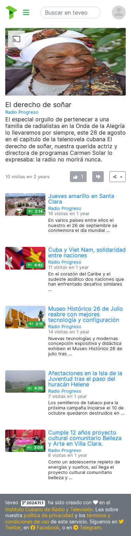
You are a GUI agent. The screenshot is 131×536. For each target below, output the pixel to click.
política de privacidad (48, 515)
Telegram (89, 527)
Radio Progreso (21, 112)
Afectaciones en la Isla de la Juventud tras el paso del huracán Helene (85, 379)
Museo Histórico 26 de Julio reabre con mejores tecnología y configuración (85, 314)
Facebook (47, 527)
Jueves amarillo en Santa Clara (81, 198)
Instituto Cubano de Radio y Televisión (49, 509)
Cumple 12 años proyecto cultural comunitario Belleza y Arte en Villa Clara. (85, 438)
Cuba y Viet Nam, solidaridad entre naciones (87, 252)
